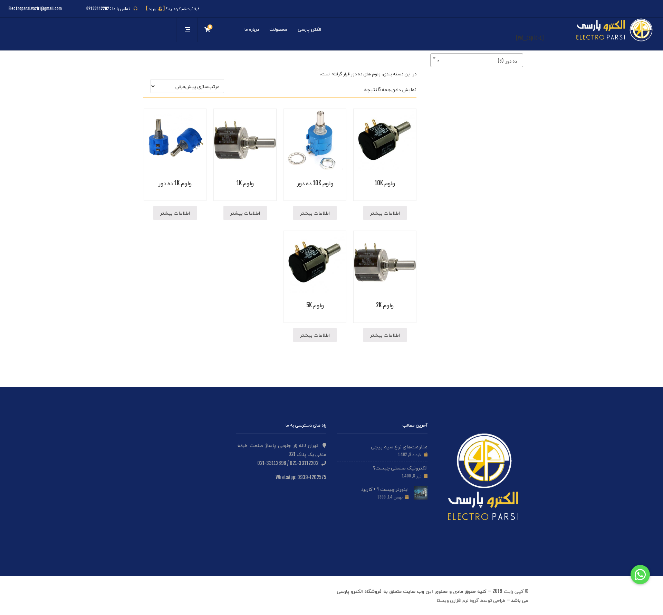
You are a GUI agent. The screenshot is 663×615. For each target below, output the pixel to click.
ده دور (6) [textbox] (479, 61)
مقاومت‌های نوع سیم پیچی (399, 446)
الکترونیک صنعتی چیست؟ (400, 467)
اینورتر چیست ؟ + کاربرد (385, 489)
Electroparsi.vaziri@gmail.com (35, 8)
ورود (155, 8)
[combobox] (476, 60)
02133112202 (97, 8)
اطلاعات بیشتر (385, 213)
